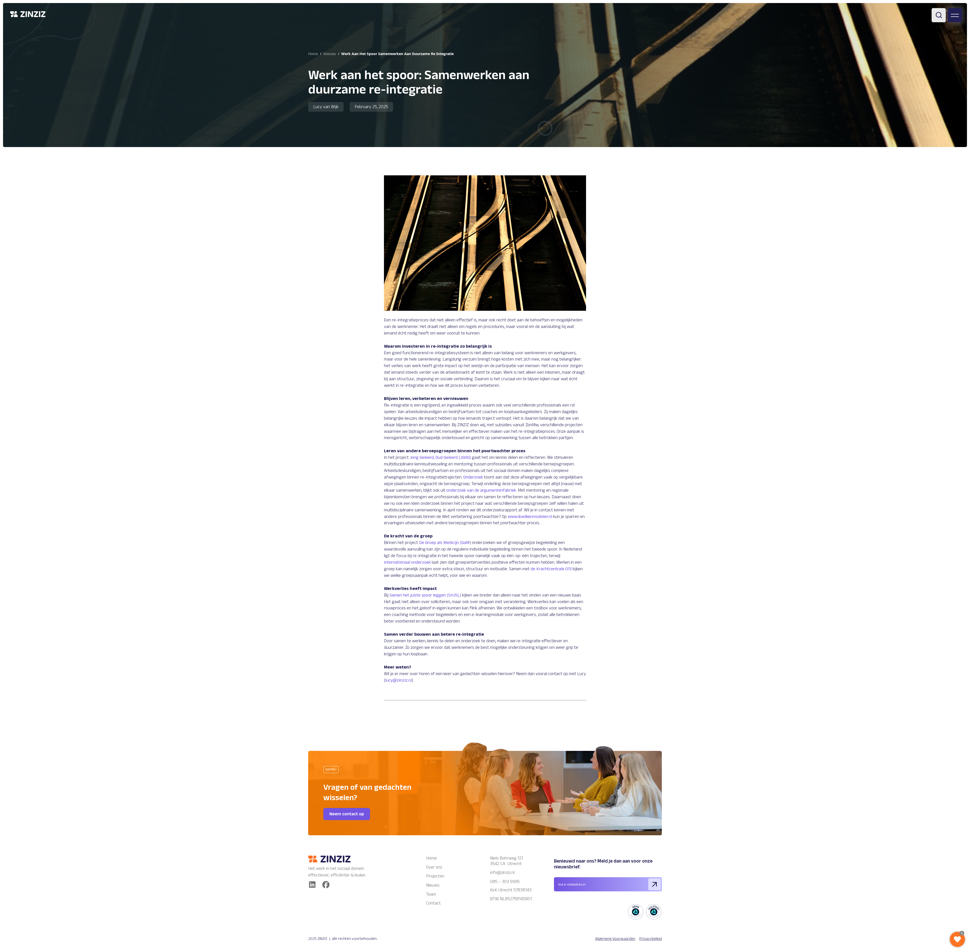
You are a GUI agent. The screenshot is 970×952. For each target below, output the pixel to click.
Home (313, 53)
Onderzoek (473, 477)
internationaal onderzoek (407, 562)
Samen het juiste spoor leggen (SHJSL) (425, 595)
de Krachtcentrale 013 (551, 568)
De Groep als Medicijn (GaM (444, 542)
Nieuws (433, 885)
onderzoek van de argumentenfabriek (481, 490)
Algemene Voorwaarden (615, 938)
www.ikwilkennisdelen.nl (530, 516)
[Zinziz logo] (338, 859)
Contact (433, 903)
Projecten (435, 875)
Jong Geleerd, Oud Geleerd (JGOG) (440, 457)
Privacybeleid (650, 938)
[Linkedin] (312, 884)
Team (431, 894)
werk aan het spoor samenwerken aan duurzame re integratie (397, 53)
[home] (27, 14)
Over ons (434, 867)
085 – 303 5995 (505, 881)
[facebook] (326, 884)
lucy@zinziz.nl (398, 680)
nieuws (329, 53)
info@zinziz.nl (503, 872)
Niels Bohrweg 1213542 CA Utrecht (506, 860)
